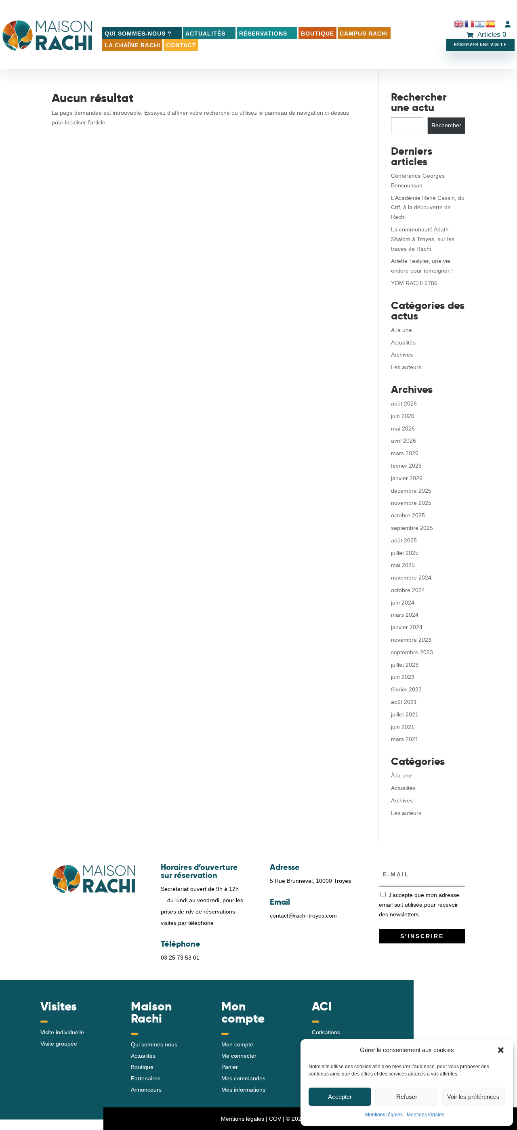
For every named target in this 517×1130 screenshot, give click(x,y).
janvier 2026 (406, 478)
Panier (229, 1067)
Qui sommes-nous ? (138, 33)
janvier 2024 (406, 627)
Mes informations (243, 1089)
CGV (275, 1118)
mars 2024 (404, 614)
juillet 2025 (404, 553)
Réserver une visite (480, 44)
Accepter (340, 1096)
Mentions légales (384, 1114)
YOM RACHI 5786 (414, 283)
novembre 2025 (411, 503)
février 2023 (406, 689)
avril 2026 (403, 440)
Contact (181, 45)
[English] (459, 24)
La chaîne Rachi (132, 45)
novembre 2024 (411, 577)
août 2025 (404, 540)
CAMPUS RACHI (364, 33)
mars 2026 (404, 453)
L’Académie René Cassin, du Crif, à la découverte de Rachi (427, 208)
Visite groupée (58, 1043)
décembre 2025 (411, 490)
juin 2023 (402, 677)
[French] (469, 24)
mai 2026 (403, 428)
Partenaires (145, 1078)
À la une (401, 330)
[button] (501, 1050)
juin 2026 (402, 416)
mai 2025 (403, 565)
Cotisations (326, 1032)
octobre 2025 (408, 515)
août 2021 (404, 702)
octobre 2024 (408, 590)
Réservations (263, 33)
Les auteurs (406, 367)
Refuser (406, 1096)
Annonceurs (146, 1089)
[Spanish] (490, 24)
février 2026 (406, 465)
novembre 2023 (411, 639)
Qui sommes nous (154, 1044)
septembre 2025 (412, 528)
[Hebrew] (480, 24)
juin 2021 (402, 727)
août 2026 (404, 403)
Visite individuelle (62, 1032)
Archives (402, 354)
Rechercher (446, 125)
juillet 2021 (404, 714)
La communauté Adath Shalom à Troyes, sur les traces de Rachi (422, 239)
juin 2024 (402, 602)
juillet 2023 (404, 665)
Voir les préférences (473, 1096)
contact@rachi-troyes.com (303, 915)
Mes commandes (243, 1078)
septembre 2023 (412, 652)
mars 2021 (404, 739)
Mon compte (237, 1044)
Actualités (205, 33)
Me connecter (238, 1055)
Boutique (317, 33)
